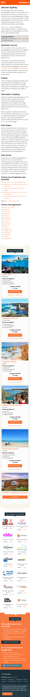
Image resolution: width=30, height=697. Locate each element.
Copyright (3, 681)
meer (4, 528)
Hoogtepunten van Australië (10, 318)
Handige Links (11, 679)
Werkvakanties (7, 235)
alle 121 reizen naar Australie (11, 201)
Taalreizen (6, 236)
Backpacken (6, 213)
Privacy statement (11, 681)
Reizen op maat (7, 219)
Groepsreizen (7, 217)
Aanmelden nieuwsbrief (10, 642)
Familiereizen (6, 233)
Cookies (26, 681)
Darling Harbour (21, 68)
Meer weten (23, 690)
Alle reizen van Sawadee (15, 382)
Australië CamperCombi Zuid (10, 449)
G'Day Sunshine (6, 275)
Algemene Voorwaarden (21, 679)
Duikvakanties (7, 229)
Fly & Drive (6, 215)
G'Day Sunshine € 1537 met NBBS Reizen (14, 182)
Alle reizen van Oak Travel (15, 425)
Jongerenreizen (7, 238)
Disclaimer (19, 681)
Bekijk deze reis (15, 291)
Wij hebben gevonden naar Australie (15, 493)
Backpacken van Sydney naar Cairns (12, 405)
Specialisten (6, 225)
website (11, 528)
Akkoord (7, 694)
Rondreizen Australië (8, 207)
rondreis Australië (21, 39)
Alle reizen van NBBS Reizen (15, 295)
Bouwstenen (6, 223)
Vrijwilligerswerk (7, 231)
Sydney (8, 27)
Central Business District (7, 68)
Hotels (5, 227)
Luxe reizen (6, 221)
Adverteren (3, 679)
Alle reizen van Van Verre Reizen (15, 338)
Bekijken (15, 497)
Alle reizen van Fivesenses (15, 469)
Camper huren (7, 211)
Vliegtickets (6, 209)
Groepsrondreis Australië (9, 362)
